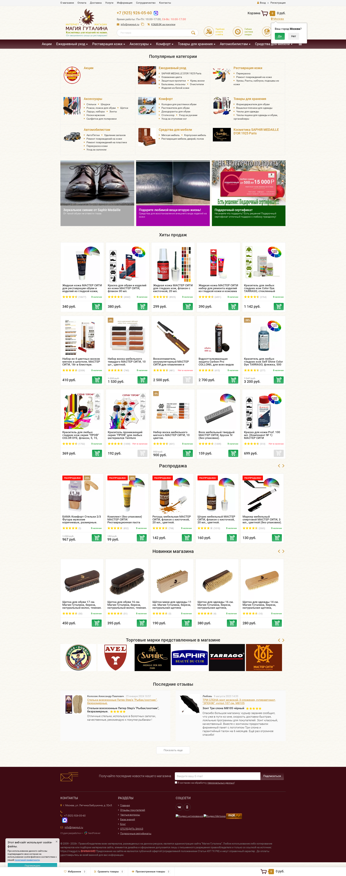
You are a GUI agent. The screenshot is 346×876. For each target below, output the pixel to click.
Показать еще (173, 750)
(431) (171, 444)
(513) (262, 444)
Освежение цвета (171, 77)
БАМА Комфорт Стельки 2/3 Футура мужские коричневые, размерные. (81, 519)
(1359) (126, 444)
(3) (169, 613)
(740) (126, 370)
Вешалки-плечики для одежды (254, 107)
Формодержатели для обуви (253, 104)
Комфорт (163, 44)
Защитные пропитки (173, 80)
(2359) (81, 370)
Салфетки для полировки (101, 118)
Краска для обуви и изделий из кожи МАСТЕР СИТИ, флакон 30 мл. (127, 288)
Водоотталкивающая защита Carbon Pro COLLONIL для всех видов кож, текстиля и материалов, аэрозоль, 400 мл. (217, 366)
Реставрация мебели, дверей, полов (182, 138)
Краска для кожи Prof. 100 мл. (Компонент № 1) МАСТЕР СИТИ (262, 435)
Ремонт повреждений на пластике (106, 142)
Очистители (197, 84)
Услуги (109, 2)
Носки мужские (95, 115)
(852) (126, 528)
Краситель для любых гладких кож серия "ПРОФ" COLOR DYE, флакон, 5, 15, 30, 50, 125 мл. (80, 436)
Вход (263, 2)
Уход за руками (188, 115)
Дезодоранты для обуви (175, 111)
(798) (171, 528)
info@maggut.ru (130, 24)
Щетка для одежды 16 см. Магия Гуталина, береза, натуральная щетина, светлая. (216, 606)
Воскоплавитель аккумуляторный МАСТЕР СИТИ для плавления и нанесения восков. (171, 363)
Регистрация (278, 2)
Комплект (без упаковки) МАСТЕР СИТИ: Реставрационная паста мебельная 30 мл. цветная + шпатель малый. (126, 522)
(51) (125, 613)
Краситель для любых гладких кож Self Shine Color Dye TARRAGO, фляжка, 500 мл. (263, 363)
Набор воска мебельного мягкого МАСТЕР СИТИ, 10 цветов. (171, 435)
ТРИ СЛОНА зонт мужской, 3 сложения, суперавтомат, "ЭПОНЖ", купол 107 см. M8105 (239, 701)
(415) (217, 370)
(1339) (217, 444)
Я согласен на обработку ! (206, 782)
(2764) (263, 297)
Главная (125, 805)
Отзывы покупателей (132, 810)
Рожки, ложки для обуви (101, 107)
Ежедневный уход (70, 44)
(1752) (81, 444)
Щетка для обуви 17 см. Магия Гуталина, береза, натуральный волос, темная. (81, 604)
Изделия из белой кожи (175, 87)
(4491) (217, 297)
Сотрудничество (146, 2)
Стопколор (167, 115)
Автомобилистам (234, 44)
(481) (171, 370)
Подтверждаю (32, 865)
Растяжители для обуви (175, 107)
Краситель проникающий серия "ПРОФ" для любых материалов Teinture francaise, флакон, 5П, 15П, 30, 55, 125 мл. (126, 437)
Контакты (165, 2)
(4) (214, 613)
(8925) (172, 297)
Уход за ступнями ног (174, 118)
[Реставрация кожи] (222, 75)
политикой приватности (27, 860)
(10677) (82, 297)
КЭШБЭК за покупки (163, 24)
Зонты (113, 111)
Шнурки (105, 104)
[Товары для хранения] (222, 106)
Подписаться (272, 776)
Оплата (81, 2)
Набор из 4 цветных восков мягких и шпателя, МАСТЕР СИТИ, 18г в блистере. (81, 361)
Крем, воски (197, 80)
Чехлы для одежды (247, 111)
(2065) (261, 528)
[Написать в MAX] (63, 819)
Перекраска (243, 73)
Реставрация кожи (107, 44)
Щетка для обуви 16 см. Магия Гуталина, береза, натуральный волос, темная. (127, 604)
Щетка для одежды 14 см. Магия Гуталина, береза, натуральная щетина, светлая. (261, 606)
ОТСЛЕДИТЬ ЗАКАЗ (131, 828)
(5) (79, 528)
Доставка (96, 2)
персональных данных (220, 782)
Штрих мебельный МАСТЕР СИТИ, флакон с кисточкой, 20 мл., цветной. (216, 519)
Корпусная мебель (195, 135)
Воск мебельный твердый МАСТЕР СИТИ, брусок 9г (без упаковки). (216, 435)
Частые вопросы (130, 814)
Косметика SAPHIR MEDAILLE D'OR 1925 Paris (256, 131)
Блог (123, 824)
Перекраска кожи (97, 145)
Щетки (124, 107)
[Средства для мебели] (147, 136)
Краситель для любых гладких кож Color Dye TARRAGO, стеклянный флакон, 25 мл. (259, 290)
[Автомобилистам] (72, 136)
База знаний (127, 819)
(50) (80, 613)
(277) (262, 370)
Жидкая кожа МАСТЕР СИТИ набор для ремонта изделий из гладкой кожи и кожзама (218, 288)
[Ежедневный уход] (147, 75)
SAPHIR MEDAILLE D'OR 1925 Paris (181, 73)
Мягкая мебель (170, 135)
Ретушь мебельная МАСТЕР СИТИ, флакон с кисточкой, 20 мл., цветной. (171, 519)
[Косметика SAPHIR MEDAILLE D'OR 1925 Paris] (222, 134)
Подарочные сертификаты (135, 833)
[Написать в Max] (155, 13)
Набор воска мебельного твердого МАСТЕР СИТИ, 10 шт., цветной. (127, 361)
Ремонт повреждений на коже (254, 77)
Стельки (91, 104)
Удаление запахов (115, 135)
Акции (47, 44)
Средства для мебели (272, 44)
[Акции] (72, 75)
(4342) (126, 297)
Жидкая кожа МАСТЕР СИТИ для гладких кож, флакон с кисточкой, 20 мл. (173, 288)
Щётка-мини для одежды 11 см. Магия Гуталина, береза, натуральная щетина (171, 604)
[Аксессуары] (72, 106)
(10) (260, 613)
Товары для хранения (195, 44)
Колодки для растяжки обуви (178, 104)
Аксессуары (139, 44)
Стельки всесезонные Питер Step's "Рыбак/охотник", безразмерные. (122, 701)
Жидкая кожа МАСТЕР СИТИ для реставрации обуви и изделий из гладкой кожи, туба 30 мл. (82, 290)
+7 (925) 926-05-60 (134, 13)
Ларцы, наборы (95, 111)
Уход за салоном (96, 149)
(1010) (216, 528)
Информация (124, 2)
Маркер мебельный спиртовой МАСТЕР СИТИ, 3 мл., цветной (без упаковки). (262, 519)
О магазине (67, 2)
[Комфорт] (147, 106)
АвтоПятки (93, 135)
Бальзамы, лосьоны (173, 84)
